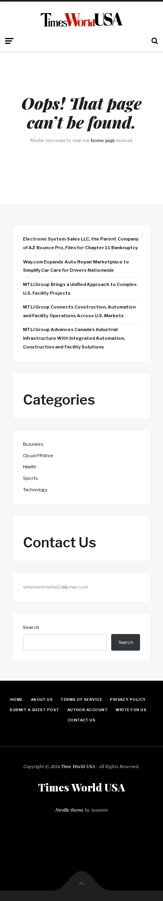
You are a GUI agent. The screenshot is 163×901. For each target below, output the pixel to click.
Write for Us (131, 710)
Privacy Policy (128, 699)
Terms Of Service (81, 699)
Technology (35, 489)
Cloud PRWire (38, 455)
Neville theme (69, 809)
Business (33, 444)
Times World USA (81, 787)
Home (16, 699)
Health (29, 466)
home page (103, 140)
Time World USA (78, 766)
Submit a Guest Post (34, 710)
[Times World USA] (81, 19)
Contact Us (82, 720)
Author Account (87, 710)
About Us (42, 699)
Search (31, 627)
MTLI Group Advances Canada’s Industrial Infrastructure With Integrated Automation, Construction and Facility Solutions (74, 338)
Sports (30, 478)
